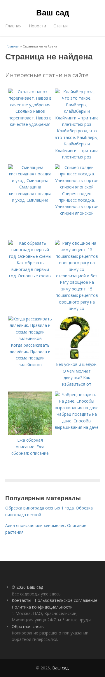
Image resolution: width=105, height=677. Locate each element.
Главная (13, 26)
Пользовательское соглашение (66, 600)
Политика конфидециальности (42, 607)
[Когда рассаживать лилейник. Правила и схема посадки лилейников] (30, 338)
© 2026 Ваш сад (27, 587)
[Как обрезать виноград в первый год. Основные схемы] (30, 256)
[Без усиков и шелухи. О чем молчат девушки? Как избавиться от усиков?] (77, 358)
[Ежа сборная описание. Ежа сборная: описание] (30, 433)
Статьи (60, 26)
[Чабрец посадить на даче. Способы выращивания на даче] (77, 407)
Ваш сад (52, 12)
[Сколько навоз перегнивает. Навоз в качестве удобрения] (30, 104)
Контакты (21, 600)
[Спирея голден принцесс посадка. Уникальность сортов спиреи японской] (77, 187)
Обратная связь (28, 626)
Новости (37, 26)
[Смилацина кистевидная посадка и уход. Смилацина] (30, 180)
